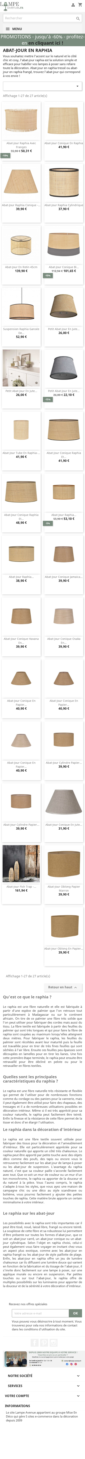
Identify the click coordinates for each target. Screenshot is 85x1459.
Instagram (54, 1343)
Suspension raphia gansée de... (21, 331)
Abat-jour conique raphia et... (64, 455)
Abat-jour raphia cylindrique (63, 205)
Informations (17, 1406)
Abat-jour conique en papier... (21, 702)
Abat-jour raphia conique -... (21, 205)
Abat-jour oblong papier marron (64, 888)
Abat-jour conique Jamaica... (64, 577)
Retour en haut (63, 987)
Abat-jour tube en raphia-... (21, 453)
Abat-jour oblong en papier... (63, 948)
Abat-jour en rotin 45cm (21, 267)
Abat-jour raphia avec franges (21, 145)
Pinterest (44, 1343)
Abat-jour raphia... (63, 515)
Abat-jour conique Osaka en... (63, 641)
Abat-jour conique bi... (64, 267)
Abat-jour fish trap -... (21, 886)
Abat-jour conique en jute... (63, 824)
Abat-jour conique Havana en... (21, 641)
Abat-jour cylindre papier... (64, 763)
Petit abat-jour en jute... (64, 329)
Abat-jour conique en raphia (63, 143)
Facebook (35, 1343)
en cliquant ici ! (45, 43)
